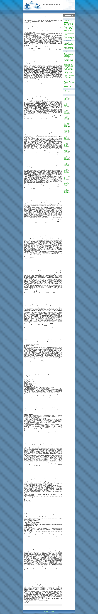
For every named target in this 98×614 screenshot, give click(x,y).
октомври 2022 (66, 98)
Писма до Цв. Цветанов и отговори (69, 75)
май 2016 (65, 116)
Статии (65, 84)
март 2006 (65, 191)
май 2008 (65, 179)
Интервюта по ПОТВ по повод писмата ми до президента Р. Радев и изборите (69, 36)
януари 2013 (66, 138)
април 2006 (66, 190)
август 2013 (66, 132)
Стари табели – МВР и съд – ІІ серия (69, 81)
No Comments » (53, 604)
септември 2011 (66, 151)
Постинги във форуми (67, 77)
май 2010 (65, 163)
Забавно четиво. (66, 55)
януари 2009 (66, 173)
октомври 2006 (66, 186)
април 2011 (66, 155)
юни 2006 (65, 188)
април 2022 (66, 99)
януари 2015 (66, 124)
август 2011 (66, 152)
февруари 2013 (66, 137)
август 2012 (66, 142)
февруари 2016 (66, 118)
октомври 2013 (66, 130)
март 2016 (65, 117)
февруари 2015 (66, 123)
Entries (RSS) (46, 611)
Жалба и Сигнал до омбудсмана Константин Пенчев (69, 42)
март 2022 (65, 100)
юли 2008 (65, 177)
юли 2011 (65, 153)
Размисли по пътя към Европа (50, 4)
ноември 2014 (66, 125)
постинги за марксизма (67, 78)
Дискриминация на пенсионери (68, 54)
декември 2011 (66, 149)
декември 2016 (66, 113)
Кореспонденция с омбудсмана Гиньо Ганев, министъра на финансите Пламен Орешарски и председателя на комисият (69, 67)
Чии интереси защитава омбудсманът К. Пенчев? (67, 86)
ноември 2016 (66, 114)
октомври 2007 (66, 183)
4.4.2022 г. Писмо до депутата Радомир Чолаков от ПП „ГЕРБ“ (68, 24)
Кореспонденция (66, 62)
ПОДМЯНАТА (66, 22)
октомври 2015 (66, 120)
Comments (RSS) (51, 611)
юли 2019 (65, 104)
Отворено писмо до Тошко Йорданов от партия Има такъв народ (69, 38)
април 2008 (66, 180)
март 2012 (65, 147)
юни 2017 (65, 110)
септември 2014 (66, 126)
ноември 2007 (66, 182)
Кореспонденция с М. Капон (68, 64)
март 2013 (65, 136)
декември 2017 (66, 107)
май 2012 (65, 145)
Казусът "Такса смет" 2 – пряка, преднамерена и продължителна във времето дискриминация (69, 60)
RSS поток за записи (67, 91)
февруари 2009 (66, 172)
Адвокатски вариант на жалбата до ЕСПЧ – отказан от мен (69, 27)
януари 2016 (66, 119)
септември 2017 (66, 109)
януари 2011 (66, 158)
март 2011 (65, 156)
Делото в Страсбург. (67, 53)
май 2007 (65, 184)
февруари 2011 (66, 157)
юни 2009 (65, 169)
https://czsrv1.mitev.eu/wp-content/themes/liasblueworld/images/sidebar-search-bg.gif (70, 21)
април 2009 (66, 170)
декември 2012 (66, 139)
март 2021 (65, 103)
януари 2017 (66, 112)
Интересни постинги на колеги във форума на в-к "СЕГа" (69, 58)
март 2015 (65, 122)
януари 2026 (66, 96)
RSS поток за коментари (67, 92)
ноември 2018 (66, 105)
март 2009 (65, 171)
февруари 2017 (66, 111)
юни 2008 (65, 178)
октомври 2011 (66, 150)
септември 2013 (66, 131)
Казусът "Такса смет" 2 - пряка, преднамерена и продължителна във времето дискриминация (38, 604)
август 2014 (66, 127)
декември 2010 (66, 159)
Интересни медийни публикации (69, 57)
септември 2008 (66, 176)
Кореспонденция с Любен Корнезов (69, 63)
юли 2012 (65, 143)
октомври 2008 (66, 175)
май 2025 (65, 97)
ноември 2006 (66, 185)
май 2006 (65, 189)
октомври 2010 (66, 160)
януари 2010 (66, 166)
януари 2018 (66, 106)
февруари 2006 (66, 192)
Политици (65, 76)
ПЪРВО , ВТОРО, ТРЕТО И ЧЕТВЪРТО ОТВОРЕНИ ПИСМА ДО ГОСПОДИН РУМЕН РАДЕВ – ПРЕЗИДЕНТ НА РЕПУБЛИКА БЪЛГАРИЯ (69, 30)
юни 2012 (65, 144)
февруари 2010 (66, 165)
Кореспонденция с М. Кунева (68, 65)
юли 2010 (65, 162)
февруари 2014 (66, 129)
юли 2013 (65, 133)
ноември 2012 (66, 140)
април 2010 (66, 164)
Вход (65, 90)
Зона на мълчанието (67, 56)
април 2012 (66, 146)
